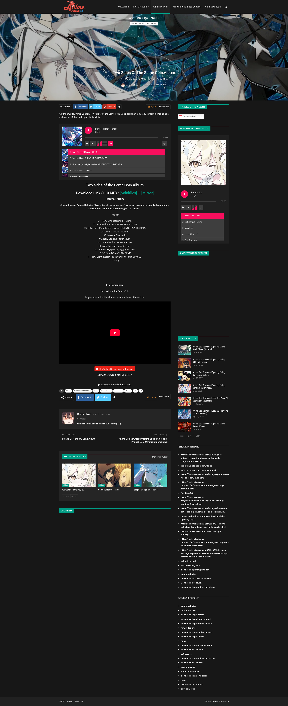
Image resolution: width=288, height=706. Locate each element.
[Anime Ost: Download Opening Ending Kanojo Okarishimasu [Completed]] (184, 388)
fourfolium (118, 391)
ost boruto (186, 654)
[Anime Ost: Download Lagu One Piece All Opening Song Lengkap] (184, 401)
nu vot (184, 641)
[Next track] (92, 143)
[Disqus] (115, 555)
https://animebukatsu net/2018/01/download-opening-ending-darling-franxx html (202, 500)
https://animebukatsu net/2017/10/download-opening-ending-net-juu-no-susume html (205, 542)
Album (134, 24)
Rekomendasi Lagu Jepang (187, 6)
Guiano (128, 391)
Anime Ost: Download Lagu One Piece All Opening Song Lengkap (210, 399)
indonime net (188, 667)
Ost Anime (123, 6)
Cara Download (213, 6)
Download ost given (191, 582)
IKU (135, 391)
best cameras (188, 688)
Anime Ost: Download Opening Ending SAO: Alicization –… (209, 361)
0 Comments (164, 107)
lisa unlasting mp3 (190, 565)
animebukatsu (188, 574)
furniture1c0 (187, 493)
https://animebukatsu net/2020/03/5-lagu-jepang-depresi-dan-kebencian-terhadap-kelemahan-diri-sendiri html (204, 553)
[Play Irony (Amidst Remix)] (88, 130)
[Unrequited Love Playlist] (115, 475)
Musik (142, 24)
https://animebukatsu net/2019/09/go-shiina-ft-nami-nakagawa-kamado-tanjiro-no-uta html (201, 458)
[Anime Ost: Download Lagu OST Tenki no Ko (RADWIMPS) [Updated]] (184, 414)
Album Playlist (160, 6)
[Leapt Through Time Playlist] (150, 475)
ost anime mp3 (188, 561)
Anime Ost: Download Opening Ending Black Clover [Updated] (209, 348)
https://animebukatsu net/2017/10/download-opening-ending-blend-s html (202, 485)
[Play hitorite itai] (184, 194)
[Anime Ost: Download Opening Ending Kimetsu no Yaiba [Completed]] (184, 376)
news (183, 680)
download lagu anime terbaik (196, 623)
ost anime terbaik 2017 (192, 684)
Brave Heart (224, 701)
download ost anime (191, 662)
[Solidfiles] (128, 193)
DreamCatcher (106, 391)
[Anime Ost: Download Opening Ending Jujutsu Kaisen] (184, 427)
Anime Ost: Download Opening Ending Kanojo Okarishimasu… (209, 386)
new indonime (188, 627)
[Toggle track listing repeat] (110, 143)
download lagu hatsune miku (196, 645)
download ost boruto (192, 649)
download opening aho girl (195, 569)
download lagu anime (192, 614)
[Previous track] (87, 143)
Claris (96, 391)
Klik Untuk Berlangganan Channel (116, 368)
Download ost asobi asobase (196, 578)
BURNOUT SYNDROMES (82, 391)
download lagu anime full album (198, 587)
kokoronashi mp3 (190, 671)
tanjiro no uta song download (196, 465)
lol (141, 391)
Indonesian (189, 116)
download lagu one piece (194, 675)
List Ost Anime (141, 6)
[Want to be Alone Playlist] (79, 475)
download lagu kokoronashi (196, 619)
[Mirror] (147, 193)
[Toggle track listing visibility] (164, 143)
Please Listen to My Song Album (78, 438)
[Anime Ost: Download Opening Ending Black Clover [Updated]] (184, 350)
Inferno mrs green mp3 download (198, 470)
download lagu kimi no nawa (196, 632)
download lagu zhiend (192, 636)
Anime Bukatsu (188, 610)
